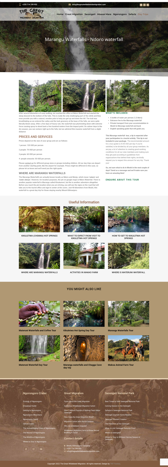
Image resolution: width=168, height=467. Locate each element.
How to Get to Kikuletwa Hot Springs (128, 237)
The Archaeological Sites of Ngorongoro (39, 428)
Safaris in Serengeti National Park (118, 410)
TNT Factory (115, 464)
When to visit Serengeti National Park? (120, 428)
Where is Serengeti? (113, 433)
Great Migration (74, 14)
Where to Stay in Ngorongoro (34, 442)
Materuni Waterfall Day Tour (33, 365)
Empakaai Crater (29, 406)
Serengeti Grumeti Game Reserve (118, 415)
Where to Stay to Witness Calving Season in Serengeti (122, 438)
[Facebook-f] (26, 449)
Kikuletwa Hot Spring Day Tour (78, 330)
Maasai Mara (104, 14)
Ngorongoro (120, 14)
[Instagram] (144, 5)
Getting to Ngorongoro (32, 410)
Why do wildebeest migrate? (75, 426)
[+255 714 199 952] (20, 4)
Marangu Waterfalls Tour (120, 330)
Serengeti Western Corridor (115, 419)
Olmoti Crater (28, 424)
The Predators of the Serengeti (117, 424)
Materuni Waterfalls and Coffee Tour (37, 330)
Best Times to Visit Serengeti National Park (122, 401)
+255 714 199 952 (29, 4)
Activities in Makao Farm (84, 272)
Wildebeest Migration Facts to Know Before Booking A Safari (81, 431)
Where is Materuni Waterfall (128, 272)
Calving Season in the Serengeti (118, 406)
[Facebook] (141, 5)
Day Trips (143, 14)
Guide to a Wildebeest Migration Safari (79, 406)
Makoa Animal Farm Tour (121, 365)
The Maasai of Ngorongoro (34, 433)
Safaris (132, 14)
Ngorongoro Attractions (32, 415)
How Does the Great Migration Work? (79, 417)
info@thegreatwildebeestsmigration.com (89, 4)
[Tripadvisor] (147, 5)
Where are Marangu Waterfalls (39, 272)
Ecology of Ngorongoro (32, 401)
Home (60, 14)
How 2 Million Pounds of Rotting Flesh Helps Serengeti (82, 411)
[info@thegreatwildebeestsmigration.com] (70, 4)
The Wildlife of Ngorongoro (34, 437)
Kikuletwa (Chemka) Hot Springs (39, 235)
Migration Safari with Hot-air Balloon (79, 421)
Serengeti (90, 14)
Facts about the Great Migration (77, 401)
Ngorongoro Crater (30, 419)
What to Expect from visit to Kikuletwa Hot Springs (84, 237)
